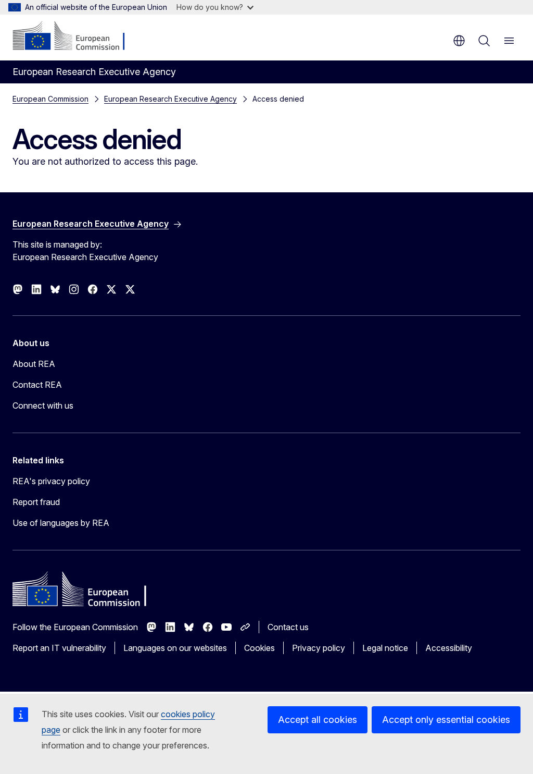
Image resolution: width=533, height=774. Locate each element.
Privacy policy (318, 648)
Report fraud (36, 502)
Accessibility (448, 648)
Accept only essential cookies (446, 719)
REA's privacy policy (51, 481)
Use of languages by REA (60, 523)
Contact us (288, 627)
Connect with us (42, 405)
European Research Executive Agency (170, 98)
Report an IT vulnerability (59, 648)
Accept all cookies (317, 719)
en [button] (459, 40)
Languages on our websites (175, 648)
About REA (33, 364)
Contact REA (37, 384)
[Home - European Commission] (75, 36)
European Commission (50, 98)
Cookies (259, 648)
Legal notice (385, 648)
